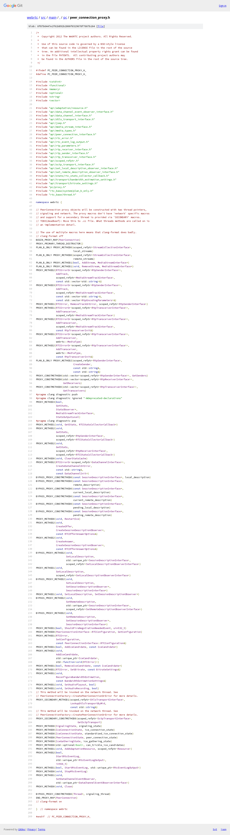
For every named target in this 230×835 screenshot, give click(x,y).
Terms (41, 829)
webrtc (32, 17)
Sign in (222, 5)
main (52, 17)
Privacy (31, 829)
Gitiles (21, 829)
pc (65, 17)
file (101, 26)
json (223, 829)
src (43, 17)
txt (215, 829)
